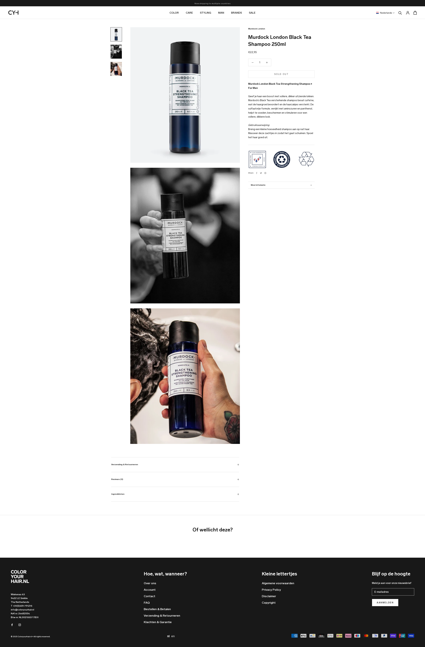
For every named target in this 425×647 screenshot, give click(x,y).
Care (189, 12)
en (173, 636)
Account (150, 590)
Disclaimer (269, 596)
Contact (149, 596)
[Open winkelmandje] (415, 13)
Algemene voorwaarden (278, 583)
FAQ (147, 602)
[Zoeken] (400, 12)
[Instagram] (19, 625)
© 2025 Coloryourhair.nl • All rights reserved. (30, 637)
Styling (205, 12)
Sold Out (281, 74)
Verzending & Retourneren (124, 464)
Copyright (269, 602)
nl (168, 636)
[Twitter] (261, 173)
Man (221, 12)
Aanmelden (385, 602)
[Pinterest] (265, 173)
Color (174, 12)
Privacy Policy (271, 590)
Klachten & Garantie (158, 622)
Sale (252, 12)
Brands (236, 12)
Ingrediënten (117, 494)
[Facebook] (257, 173)
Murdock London (256, 29)
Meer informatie (258, 185)
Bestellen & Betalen (157, 609)
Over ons (150, 583)
